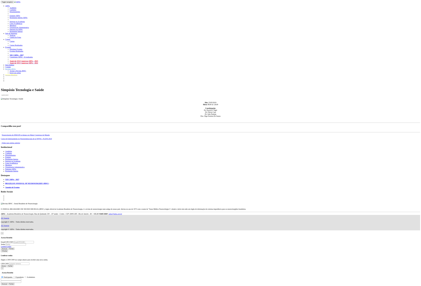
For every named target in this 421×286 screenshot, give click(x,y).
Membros (13, 25)
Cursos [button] (7, 39)
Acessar (4, 249)
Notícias (12, 35)
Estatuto (8, 157)
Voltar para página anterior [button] (10, 143)
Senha (3, 244)
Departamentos (15, 12)
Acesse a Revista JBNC (18, 71)
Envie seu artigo (15, 73)
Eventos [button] (8, 47)
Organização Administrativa (19, 27)
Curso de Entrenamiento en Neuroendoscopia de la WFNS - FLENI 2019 (26, 139)
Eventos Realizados (16, 51)
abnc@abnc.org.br (115, 214)
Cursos (12, 41)
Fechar (11, 249)
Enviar (4, 266)
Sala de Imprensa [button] (11, 33)
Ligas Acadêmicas (16, 24)
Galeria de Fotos (15, 37)
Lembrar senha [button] (6, 246)
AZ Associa (5, 218)
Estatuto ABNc (15, 16)
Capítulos (13, 10)
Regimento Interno (16, 31)
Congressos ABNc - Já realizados (21, 57)
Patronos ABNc (10, 169)
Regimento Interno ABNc (19, 18)
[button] (10, 69)
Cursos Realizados (16, 45)
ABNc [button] (7, 6)
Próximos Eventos (16, 49)
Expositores (19, 277)
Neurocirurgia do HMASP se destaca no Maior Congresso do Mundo (26, 135)
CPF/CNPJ (5, 264)
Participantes (8, 277)
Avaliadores (30, 277)
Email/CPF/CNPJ (7, 242)
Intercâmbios (9, 65)
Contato (8, 67)
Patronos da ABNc (16, 29)
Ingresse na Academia (17, 22)
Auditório (13, 8)
